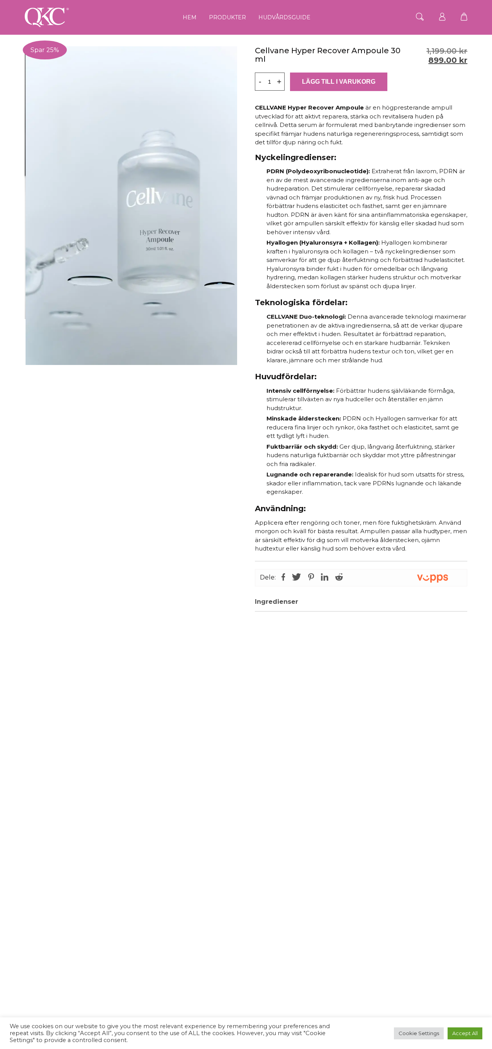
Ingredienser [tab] (276, 601)
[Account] (442, 17)
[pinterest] (311, 577)
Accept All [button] (465, 1033)
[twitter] (296, 577)
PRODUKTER (227, 17)
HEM (190, 17)
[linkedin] (324, 577)
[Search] (420, 17)
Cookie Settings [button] (419, 1033)
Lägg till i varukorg (338, 81)
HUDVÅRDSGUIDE (284, 17)
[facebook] (285, 577)
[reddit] (337, 577)
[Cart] (464, 17)
